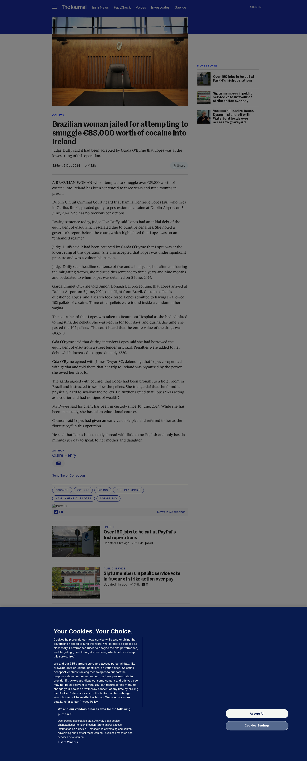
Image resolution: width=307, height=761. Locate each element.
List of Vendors (68, 742)
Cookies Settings (257, 725)
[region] (153, 684)
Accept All (257, 713)
